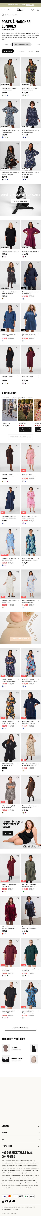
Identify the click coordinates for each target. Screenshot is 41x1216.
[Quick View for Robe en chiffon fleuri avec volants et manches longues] (39, 516)
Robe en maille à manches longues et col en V (29, 806)
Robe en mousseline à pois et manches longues (9, 292)
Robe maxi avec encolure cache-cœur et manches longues (9, 517)
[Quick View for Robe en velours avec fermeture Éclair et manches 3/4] (18, 764)
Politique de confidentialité (9, 1207)
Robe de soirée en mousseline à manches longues (28, 475)
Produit (31, 51)
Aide (3, 1139)
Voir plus (4, 39)
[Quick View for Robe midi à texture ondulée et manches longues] (18, 376)
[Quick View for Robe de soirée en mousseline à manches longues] (39, 474)
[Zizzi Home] (21, 9)
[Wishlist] (17, 59)
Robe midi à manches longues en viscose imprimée (28, 1012)
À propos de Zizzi (7, 1146)
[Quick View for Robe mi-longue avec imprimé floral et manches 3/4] (39, 679)
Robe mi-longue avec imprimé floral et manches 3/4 (29, 680)
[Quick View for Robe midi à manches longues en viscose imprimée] (39, 1011)
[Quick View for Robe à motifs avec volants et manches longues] (39, 130)
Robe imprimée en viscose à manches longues (9, 89)
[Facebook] (6, 1201)
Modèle (37, 51)
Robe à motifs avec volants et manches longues (29, 131)
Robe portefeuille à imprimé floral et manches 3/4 (29, 559)
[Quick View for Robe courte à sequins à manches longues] (18, 806)
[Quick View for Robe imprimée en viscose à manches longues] (18, 88)
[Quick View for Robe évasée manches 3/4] (18, 251)
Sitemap (15, 1209)
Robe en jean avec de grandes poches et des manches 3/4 (28, 722)
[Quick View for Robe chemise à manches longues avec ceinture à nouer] (39, 884)
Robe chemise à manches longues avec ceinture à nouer (29, 885)
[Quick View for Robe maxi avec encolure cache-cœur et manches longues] (18, 516)
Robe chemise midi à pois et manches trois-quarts (29, 764)
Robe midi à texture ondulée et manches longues (7, 377)
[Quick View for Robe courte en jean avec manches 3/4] (18, 334)
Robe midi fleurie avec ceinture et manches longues (28, 601)
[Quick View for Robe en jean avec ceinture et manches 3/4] (39, 292)
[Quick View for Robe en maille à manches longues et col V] (18, 884)
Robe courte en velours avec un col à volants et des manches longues (9, 927)
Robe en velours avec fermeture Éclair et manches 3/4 (7, 764)
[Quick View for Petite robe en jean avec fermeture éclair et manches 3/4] (39, 334)
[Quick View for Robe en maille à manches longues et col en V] (39, 806)
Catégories (5, 1126)
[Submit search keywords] (3, 15)
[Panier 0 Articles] (37, 9)
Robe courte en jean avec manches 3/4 (8, 335)
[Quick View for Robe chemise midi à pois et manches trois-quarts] (39, 764)
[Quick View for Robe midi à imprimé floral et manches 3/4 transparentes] (18, 600)
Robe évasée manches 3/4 (9, 251)
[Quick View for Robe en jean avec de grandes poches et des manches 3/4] (39, 721)
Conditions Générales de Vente (26, 1207)
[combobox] (20, 15)
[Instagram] (3, 1201)
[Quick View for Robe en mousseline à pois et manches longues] (18, 292)
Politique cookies (6, 1209)
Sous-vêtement (14, 1059)
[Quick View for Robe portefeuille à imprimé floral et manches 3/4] (39, 558)
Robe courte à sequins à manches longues (8, 806)
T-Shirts (14, 1048)
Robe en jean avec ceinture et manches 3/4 (29, 292)
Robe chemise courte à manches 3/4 (8, 970)
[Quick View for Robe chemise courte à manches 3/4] (18, 969)
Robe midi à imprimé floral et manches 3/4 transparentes (9, 601)
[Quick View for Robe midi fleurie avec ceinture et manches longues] (39, 600)
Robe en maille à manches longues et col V (9, 885)
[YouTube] (13, 1201)
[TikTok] (10, 1201)
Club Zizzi (5, 1133)
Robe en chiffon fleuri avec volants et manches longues (29, 517)
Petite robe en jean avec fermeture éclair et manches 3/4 (30, 335)
